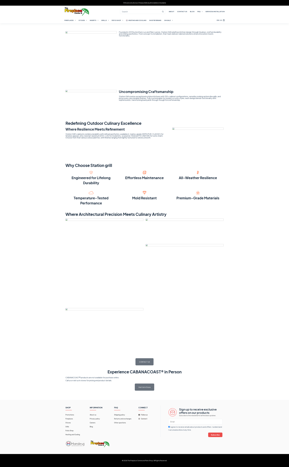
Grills (104, 20)
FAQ (198, 11)
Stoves (82, 20)
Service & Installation (215, 11)
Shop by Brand (155, 20)
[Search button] (163, 11)
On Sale (167, 20)
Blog (192, 11)
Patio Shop (116, 20)
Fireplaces (69, 20)
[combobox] (140, 11)
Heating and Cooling (137, 20)
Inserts (93, 20)
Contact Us (182, 11)
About (171, 11)
